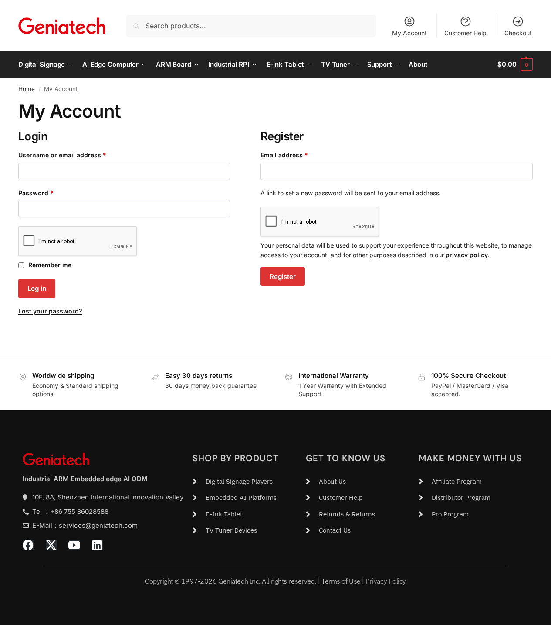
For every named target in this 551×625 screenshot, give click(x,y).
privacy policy (467, 254)
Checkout (518, 33)
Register (283, 276)
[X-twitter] (51, 545)
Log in (36, 288)
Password (49, 192)
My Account (409, 33)
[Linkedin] (97, 545)
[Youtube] (74, 545)
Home (26, 88)
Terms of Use (341, 581)
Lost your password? (50, 311)
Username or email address (75, 154)
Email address (297, 154)
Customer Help (465, 33)
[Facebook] (28, 545)
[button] (515, 64)
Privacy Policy (385, 581)
